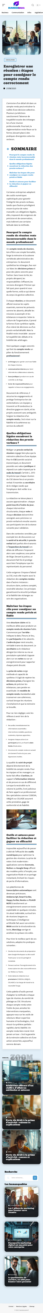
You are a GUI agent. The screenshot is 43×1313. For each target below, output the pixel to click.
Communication (16, 1205)
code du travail (13, 473)
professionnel (13, 356)
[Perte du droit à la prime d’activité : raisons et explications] (21, 1112)
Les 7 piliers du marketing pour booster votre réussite (21, 1210)
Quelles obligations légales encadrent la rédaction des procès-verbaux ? (21, 166)
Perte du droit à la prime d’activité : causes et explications (20, 1157)
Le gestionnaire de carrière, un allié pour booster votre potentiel (19, 1280)
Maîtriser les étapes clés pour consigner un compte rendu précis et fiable (22, 175)
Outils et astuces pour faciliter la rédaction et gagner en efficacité (22, 184)
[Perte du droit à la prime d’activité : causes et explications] (21, 1147)
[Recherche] (32, 5)
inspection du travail (19, 547)
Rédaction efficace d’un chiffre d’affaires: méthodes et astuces (19, 1087)
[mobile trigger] (4, 5)
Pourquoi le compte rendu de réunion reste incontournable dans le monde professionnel (22, 157)
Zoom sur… (21, 1058)
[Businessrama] (16, 5)
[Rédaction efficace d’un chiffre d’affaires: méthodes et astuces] (21, 1078)
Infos (10, 1082)
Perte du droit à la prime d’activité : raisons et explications (20, 1122)
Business (13, 1275)
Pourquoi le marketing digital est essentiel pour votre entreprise (20, 1245)
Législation (10, 60)
